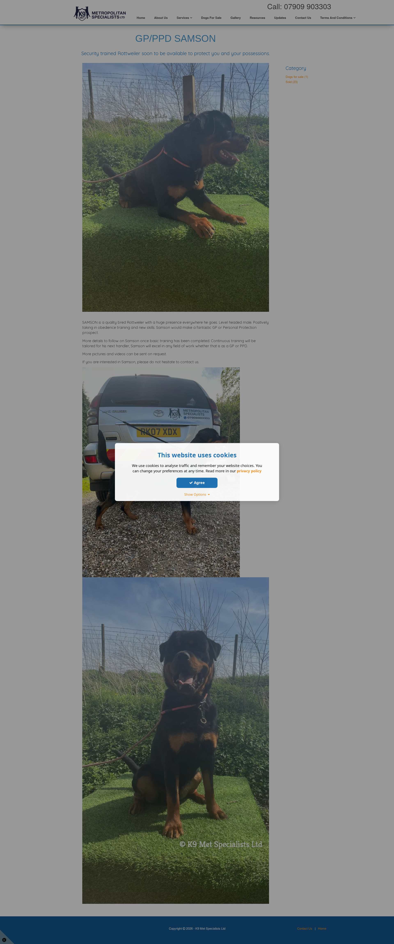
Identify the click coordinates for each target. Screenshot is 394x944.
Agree (199, 482)
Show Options (196, 494)
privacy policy (249, 470)
